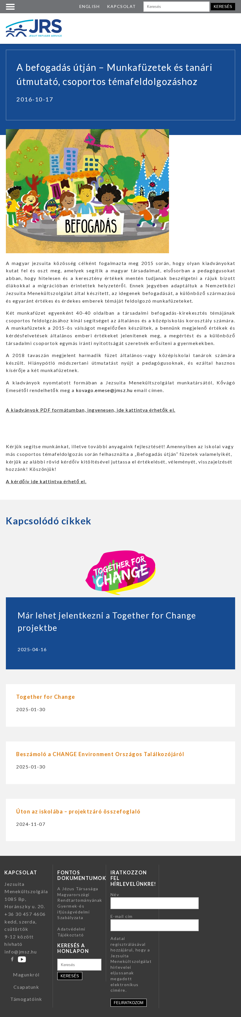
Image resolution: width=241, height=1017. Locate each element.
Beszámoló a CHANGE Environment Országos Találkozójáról (100, 754)
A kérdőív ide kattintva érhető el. (46, 481)
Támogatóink (26, 999)
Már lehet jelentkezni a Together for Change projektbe (107, 621)
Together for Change (45, 696)
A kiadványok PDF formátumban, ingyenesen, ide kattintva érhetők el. (90, 410)
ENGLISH (89, 6)
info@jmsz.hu (20, 951)
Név (115, 894)
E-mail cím (122, 916)
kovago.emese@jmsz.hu (104, 390)
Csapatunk (26, 987)
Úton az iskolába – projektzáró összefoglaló (78, 811)
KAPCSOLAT (121, 6)
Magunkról (26, 974)
